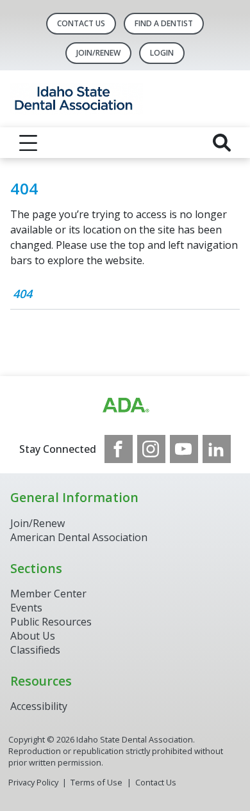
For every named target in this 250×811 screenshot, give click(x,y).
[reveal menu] (28, 142)
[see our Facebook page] (118, 449)
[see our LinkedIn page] (217, 449)
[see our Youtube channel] (184, 449)
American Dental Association (78, 537)
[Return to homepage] (125, 98)
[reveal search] (222, 142)
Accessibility (38, 706)
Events (26, 608)
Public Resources (51, 622)
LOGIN (162, 52)
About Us (32, 636)
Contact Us (81, 23)
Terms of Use (96, 782)
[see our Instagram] (151, 449)
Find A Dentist (164, 23)
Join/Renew (98, 52)
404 (22, 293)
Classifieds (35, 650)
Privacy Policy (33, 782)
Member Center (48, 594)
